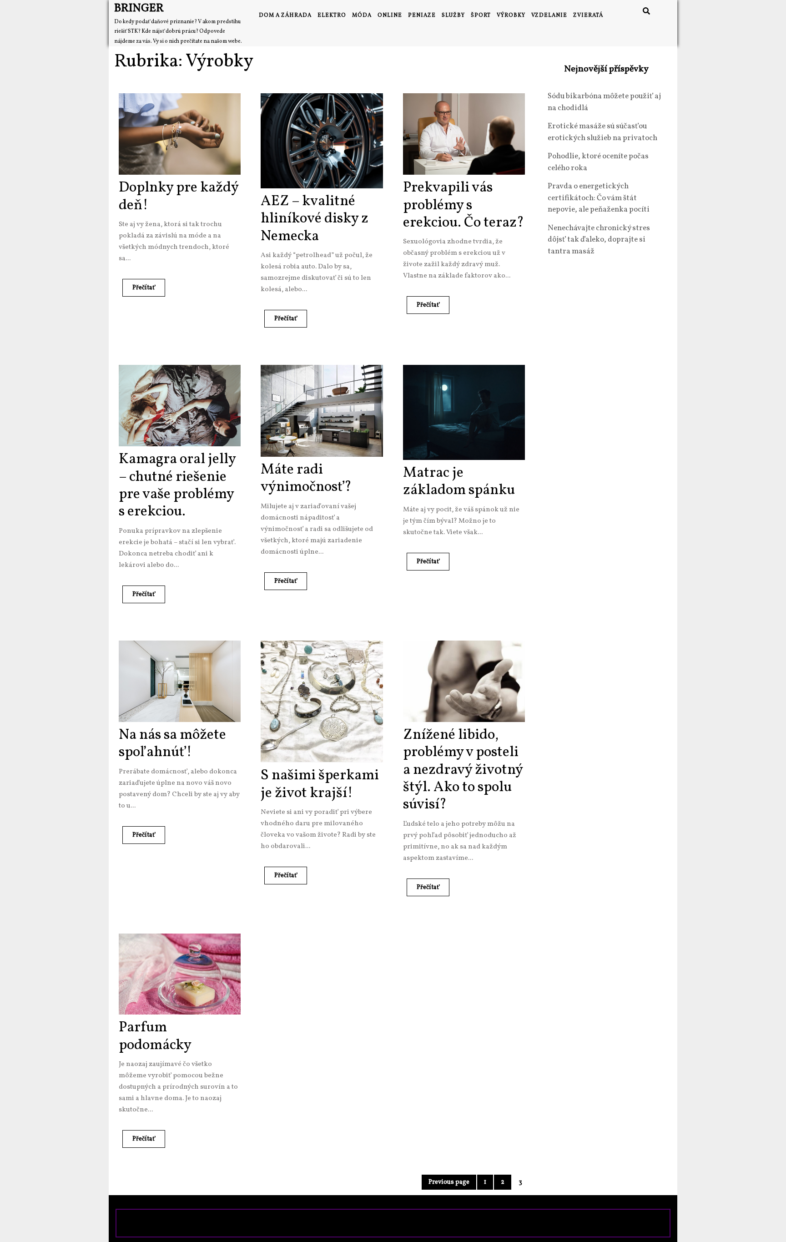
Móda (362, 15)
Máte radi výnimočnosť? (306, 478)
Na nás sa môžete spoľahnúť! (172, 743)
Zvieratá (588, 15)
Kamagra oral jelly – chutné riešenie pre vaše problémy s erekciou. (177, 485)
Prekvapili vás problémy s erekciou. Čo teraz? (463, 205)
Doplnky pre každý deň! (178, 196)
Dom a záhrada (285, 15)
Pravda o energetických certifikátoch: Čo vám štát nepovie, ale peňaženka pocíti (599, 198)
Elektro (331, 15)
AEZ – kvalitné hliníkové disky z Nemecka (314, 219)
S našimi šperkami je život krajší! (320, 784)
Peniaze (422, 15)
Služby (453, 15)
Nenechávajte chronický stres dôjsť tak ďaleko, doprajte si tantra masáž (599, 240)
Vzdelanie (549, 15)
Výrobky (511, 15)
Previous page (448, 1182)
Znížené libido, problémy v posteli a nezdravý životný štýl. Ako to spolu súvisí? (463, 770)
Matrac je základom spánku (459, 481)
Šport (481, 15)
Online (390, 15)
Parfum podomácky (155, 1036)
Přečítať (138, 285)
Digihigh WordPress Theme (327, 1223)
